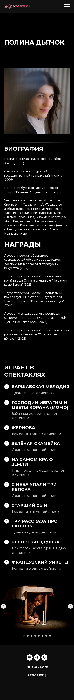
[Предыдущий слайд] (3, 606)
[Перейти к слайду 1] (24, 636)
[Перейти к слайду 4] (35, 636)
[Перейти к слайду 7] (46, 636)
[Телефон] (44, 657)
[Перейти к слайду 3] (31, 636)
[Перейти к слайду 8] (50, 636)
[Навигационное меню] (67, 6)
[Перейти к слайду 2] (28, 636)
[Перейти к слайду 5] (39, 636)
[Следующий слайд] (70, 606)
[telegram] (37, 657)
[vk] (30, 657)
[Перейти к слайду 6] (42, 636)
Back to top (36, 674)
